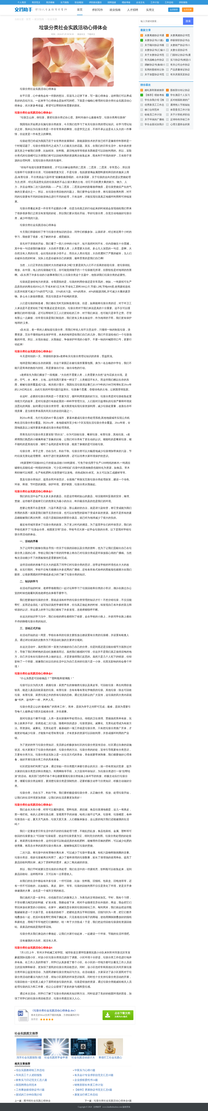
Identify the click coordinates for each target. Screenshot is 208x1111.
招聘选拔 (112, 2)
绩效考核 (126, 2)
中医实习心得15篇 (84, 1070)
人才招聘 (132, 9)
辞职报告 (183, 2)
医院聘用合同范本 (26, 1084)
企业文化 (140, 2)
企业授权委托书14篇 (86, 1080)
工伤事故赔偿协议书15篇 (30, 1089)
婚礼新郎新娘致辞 (154, 90)
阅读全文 (81, 34)
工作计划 (154, 2)
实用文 (150, 9)
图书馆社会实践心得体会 (37, 1100)
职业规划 (79, 2)
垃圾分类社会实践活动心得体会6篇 (113, 1100)
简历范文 (36, 2)
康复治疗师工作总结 (86, 1094)
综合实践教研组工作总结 (30, 1070)
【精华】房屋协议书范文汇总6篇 (93, 1089)
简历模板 (50, 2)
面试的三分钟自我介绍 (29, 1094)
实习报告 (64, 2)
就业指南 (115, 9)
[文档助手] (24, 10)
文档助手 (97, 1107)
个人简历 (22, 2)
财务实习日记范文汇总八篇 (31, 1080)
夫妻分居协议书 (178, 50)
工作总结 (169, 2)
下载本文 (91, 34)
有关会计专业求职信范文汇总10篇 (93, 1075)
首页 (80, 9)
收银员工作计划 (153, 114)
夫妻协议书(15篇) (154, 40)
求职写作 (97, 9)
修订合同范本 (152, 109)
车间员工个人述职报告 (29, 1075)
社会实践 (52, 19)
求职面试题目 (95, 2)
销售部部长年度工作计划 (88, 1084)
